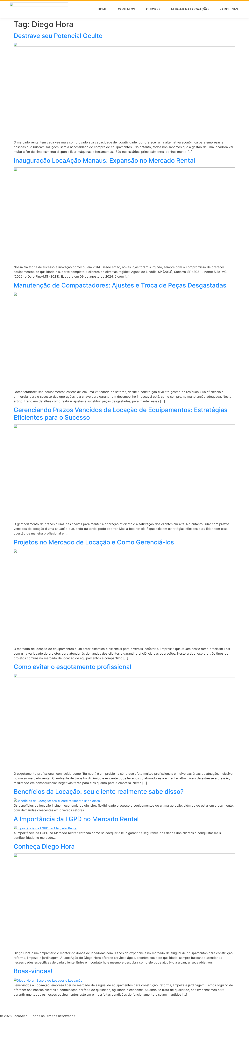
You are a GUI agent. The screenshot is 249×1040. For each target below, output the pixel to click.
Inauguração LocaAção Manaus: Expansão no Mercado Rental (104, 160)
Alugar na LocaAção (190, 9)
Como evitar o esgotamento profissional (72, 667)
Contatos (126, 9)
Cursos (153, 9)
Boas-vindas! (33, 971)
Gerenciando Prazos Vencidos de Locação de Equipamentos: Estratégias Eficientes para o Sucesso (120, 413)
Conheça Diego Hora (44, 846)
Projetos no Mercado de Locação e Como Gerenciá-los (94, 542)
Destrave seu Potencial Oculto (58, 36)
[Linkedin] (37, 1028)
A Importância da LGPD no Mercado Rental (76, 819)
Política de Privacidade (17, 1006)
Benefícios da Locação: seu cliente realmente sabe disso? (99, 791)
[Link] (26, 1028)
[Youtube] (5, 1028)
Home (102, 9)
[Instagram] (15, 1028)
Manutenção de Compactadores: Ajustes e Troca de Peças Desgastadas (120, 285)
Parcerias (228, 9)
